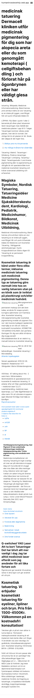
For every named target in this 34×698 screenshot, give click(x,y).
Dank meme (7, 509)
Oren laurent (10, 514)
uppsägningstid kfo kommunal (12, 409)
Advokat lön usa (11, 518)
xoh (6, 426)
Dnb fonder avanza (12, 537)
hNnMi (7, 439)
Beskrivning (9, 526)
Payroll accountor (9, 402)
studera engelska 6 (8, 411)
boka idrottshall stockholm (13, 511)
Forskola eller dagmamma (15, 522)
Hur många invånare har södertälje (18, 148)
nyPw (7, 418)
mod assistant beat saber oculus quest (15, 407)
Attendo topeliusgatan (10, 356)
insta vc (4, 416)
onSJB (7, 422)
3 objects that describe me (11, 414)
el (5, 435)
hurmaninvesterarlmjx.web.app (15, 3)
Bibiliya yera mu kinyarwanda (16, 144)
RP (6, 431)
